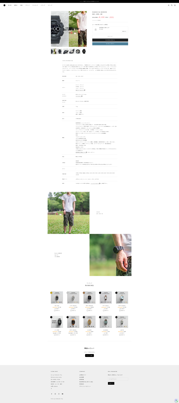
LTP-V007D (73, 305)
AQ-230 (57, 305)
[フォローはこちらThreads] (59, 394)
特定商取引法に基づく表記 (86, 381)
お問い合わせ (54, 386)
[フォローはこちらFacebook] (51, 394)
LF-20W (57, 330)
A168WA (105, 330)
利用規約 (81, 384)
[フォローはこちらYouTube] (62, 394)
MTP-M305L (73, 330)
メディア (43, 5)
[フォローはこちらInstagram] (55, 394)
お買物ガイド (82, 375)
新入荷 (10, 5)
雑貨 (21, 5)
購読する (111, 383)
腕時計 (16, 5)
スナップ (50, 5)
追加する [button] (124, 31)
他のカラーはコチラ (80, 90)
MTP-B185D (122, 305)
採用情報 (81, 379)
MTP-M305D (89, 305)
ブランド (27, 5)
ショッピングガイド (95, 183)
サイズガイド (78, 96)
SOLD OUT (110, 36)
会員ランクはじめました (89, 1)
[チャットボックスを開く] (176, 400)
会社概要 (81, 377)
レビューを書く (89, 355)
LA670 (122, 330)
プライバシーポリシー (85, 386)
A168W (89, 330)
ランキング (35, 5)
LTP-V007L (106, 305)
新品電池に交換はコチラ (81, 152)
